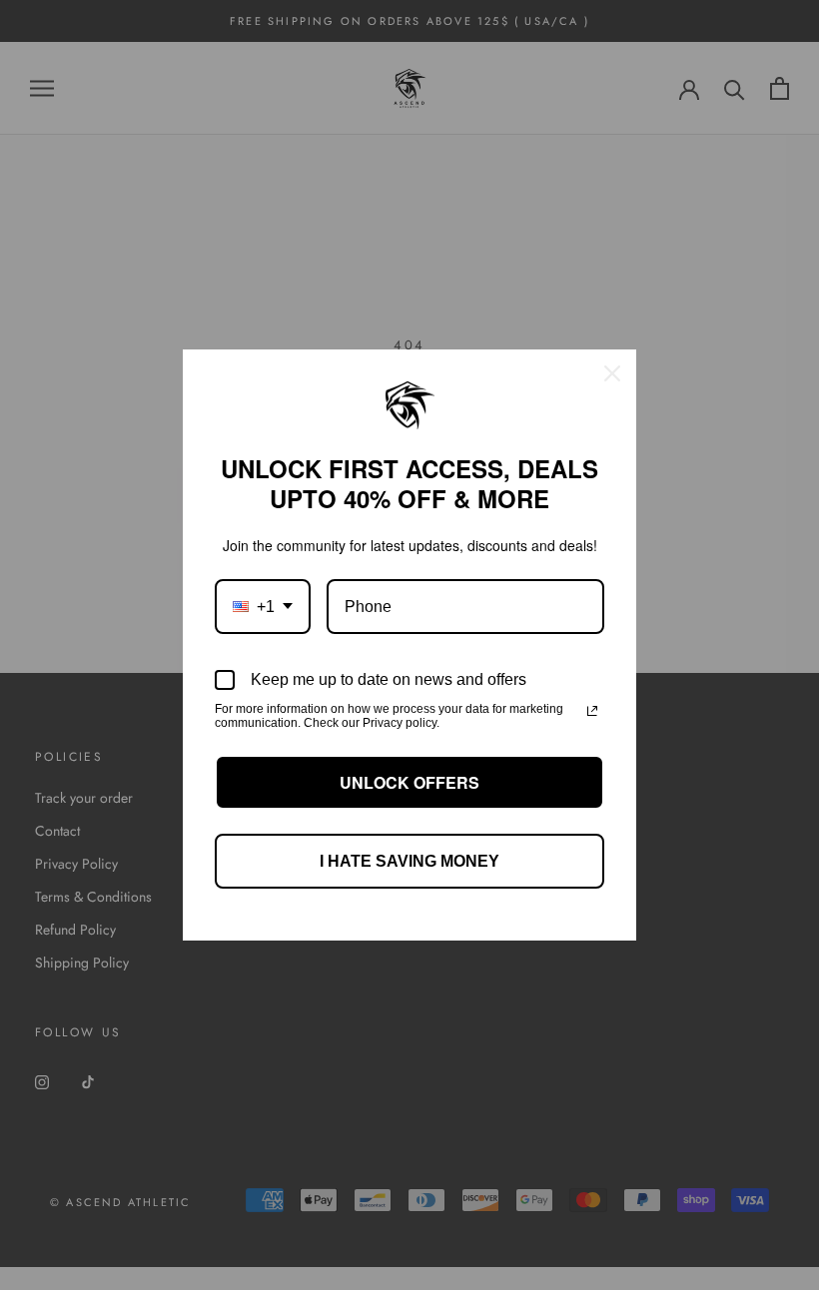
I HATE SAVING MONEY (409, 861)
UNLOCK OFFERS (409, 782)
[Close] (612, 373)
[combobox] (263, 606)
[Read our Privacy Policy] (592, 711)
